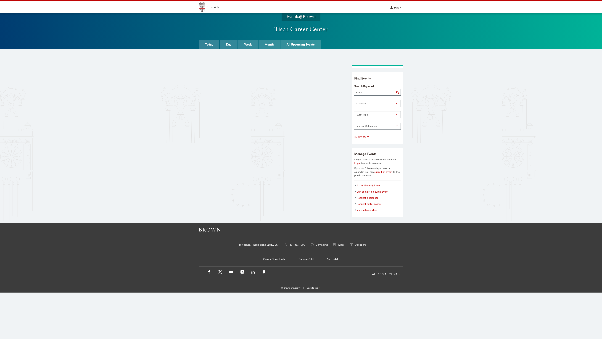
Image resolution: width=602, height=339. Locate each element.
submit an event (383, 171)
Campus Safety (307, 259)
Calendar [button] (361, 103)
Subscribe (360, 136)
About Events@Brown (369, 185)
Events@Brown (301, 16)
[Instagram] (242, 272)
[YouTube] (231, 272)
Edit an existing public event (372, 191)
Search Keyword (364, 86)
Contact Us (322, 244)
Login (357, 163)
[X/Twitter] (220, 272)
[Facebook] (209, 272)
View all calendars (367, 210)
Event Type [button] (362, 114)
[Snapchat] (264, 272)
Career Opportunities (275, 259)
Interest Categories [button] (366, 126)
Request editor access (369, 203)
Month (269, 44)
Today (209, 44)
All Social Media (385, 274)
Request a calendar (367, 197)
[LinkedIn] (253, 272)
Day (228, 44)
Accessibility (334, 259)
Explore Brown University (213, 7)
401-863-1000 (297, 244)
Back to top (313, 287)
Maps (341, 244)
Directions (360, 244)
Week (248, 44)
